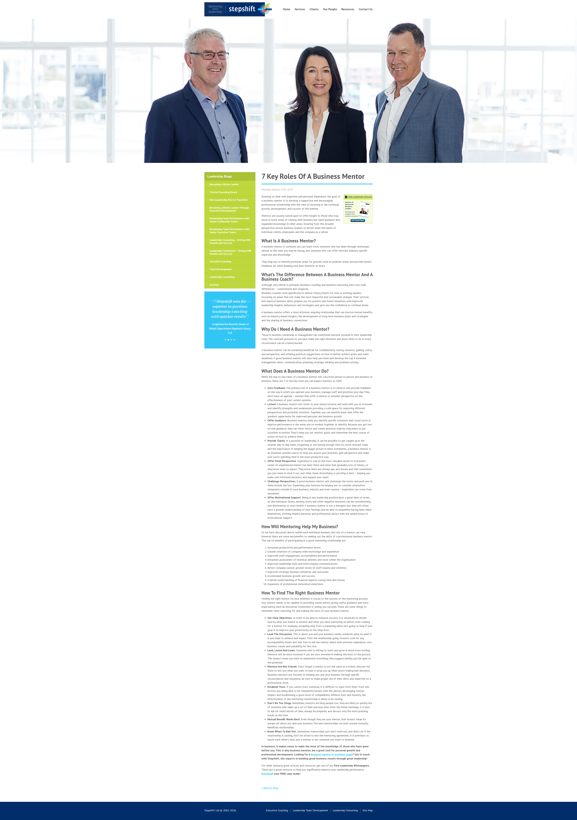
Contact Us (366, 9)
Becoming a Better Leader (224, 184)
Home (286, 9)
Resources (347, 9)
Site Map (368, 810)
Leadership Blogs (219, 176)
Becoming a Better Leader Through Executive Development (229, 209)
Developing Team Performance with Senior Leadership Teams (229, 220)
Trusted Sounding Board (223, 192)
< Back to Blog (269, 787)
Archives (214, 284)
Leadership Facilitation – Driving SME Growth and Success (230, 252)
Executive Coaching (220, 261)
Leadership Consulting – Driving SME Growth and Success (230, 241)
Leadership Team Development (310, 810)
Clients (314, 9)
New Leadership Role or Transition (229, 200)
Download (267, 773)
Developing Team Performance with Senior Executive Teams (229, 231)
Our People (330, 9)
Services (300, 9)
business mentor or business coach (332, 754)
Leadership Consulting (222, 277)
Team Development (221, 269)
